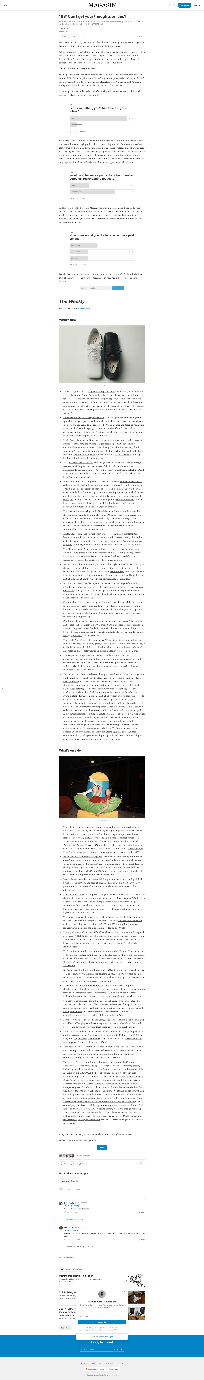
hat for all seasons (113, 845)
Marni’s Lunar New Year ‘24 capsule (81, 583)
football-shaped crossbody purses (128, 989)
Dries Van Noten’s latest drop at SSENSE (83, 417)
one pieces (125, 659)
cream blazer (87, 905)
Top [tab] (61, 1269)
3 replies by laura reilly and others (80, 1247)
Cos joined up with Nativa (76, 602)
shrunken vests (110, 1023)
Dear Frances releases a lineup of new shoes (97, 674)
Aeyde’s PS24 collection (75, 564)
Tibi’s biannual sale (73, 894)
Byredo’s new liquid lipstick (99, 735)
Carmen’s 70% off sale (95, 932)
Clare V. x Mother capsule (119, 728)
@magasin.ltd (90, 1140)
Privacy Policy (120, 1330)
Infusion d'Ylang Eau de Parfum (79, 451)
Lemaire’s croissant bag (95, 1069)
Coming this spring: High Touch (76, 1275)
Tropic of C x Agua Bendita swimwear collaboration (93, 655)
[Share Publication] (175, 5)
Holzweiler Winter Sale (120, 1112)
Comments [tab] (64, 1181)
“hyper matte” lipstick (84, 454)
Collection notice (116, 1363)
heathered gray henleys (109, 518)
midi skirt (90, 647)
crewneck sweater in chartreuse (110, 1050)
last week (89, 625)
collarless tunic (89, 560)
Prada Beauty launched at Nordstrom (81, 440)
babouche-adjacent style (81, 579)
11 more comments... (67, 1257)
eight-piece (76, 635)
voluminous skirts (125, 499)
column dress (122, 647)
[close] (125, 1291)
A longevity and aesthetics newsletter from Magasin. (80, 1279)
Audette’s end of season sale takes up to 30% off (111, 1101)
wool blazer (94, 609)
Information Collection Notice (101, 1330)
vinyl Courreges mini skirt (87, 1038)
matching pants (80, 924)
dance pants (114, 864)
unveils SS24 (128, 685)
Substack (90, 1375)
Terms (106, 1363)
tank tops (103, 666)
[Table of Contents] (2, 690)
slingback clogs (71, 989)
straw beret (118, 883)
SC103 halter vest (83, 936)
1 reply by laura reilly (75, 1219)
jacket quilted (132, 522)
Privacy (99, 1363)
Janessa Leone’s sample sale (76, 879)
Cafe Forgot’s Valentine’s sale (128, 951)
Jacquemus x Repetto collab (101, 391)
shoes (101, 1062)
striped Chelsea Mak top (112, 936)
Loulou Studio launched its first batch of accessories (89, 534)
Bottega (94, 1062)
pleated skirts (80, 1094)
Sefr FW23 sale (75, 1001)
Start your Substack (96, 1369)
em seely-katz (84, 308)
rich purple (136, 1050)
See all (64, 1328)
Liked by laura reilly (73, 1206)
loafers (120, 473)
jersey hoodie (112, 909)
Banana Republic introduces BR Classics (120, 706)
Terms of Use (113, 1327)
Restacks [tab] (74, 1181)
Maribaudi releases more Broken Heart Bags (106, 689)
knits (112, 473)
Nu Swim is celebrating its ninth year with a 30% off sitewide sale (95, 970)
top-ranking (100, 685)
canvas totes (89, 996)
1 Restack (86, 1156)
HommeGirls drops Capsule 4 (92, 714)
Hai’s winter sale (114, 1020)
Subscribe (184, 5)
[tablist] (69, 1181)
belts (131, 473)
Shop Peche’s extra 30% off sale (108, 1091)
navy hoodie (103, 594)
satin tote (95, 541)
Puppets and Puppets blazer (77, 845)
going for (108, 1062)
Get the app (113, 1369)
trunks (139, 659)
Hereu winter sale (94, 985)
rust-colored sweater (131, 860)
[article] (102, 1280)
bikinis (115, 659)
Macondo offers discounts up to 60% (103, 1083)
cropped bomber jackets (93, 632)
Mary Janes (110, 1094)
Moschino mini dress (108, 553)
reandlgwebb (69, 1227)
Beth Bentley (69, 1203)
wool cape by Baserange (84, 943)
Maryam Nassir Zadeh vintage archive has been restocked (96, 549)
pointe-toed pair (116, 568)
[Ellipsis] (144, 1203)
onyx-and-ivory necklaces (88, 1027)
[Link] (56, 301)
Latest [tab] (68, 1269)
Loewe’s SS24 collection (130, 920)
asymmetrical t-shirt (73, 432)
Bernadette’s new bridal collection (113, 717)
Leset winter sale (76, 917)
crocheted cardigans (109, 917)
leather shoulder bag (73, 537)
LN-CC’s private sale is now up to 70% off (83, 1031)
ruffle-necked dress (90, 556)
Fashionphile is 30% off (113, 1073)
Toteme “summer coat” (91, 1035)
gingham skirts (88, 1023)
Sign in (197, 5)
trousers (81, 644)
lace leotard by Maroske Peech (128, 958)
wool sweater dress (106, 898)
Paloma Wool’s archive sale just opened (82, 856)
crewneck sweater (93, 977)
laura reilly (63, 29)
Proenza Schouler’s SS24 (81, 462)
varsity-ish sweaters (104, 428)
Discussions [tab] (77, 1269)
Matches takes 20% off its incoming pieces (118, 1066)
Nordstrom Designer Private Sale (79, 1066)
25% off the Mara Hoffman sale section (88, 1047)
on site (93, 485)
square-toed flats (97, 575)
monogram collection (81, 477)
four (65, 635)
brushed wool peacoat (128, 1008)
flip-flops (67, 544)
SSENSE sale (74, 827)
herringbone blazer (72, 1011)
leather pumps (117, 571)
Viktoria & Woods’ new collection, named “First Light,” (91, 640)
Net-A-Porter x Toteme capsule (113, 511)
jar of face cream (123, 454)
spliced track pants (92, 962)
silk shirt (67, 644)
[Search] (169, 5)
